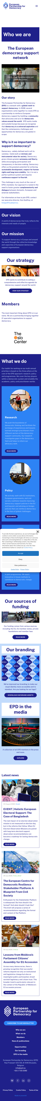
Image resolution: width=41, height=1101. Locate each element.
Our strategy (20, 260)
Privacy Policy (24, 569)
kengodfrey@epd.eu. (10, 203)
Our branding (20, 1051)
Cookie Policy (28, 547)
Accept (20, 553)
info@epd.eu (21, 1068)
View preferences (20, 565)
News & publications (20, 1041)
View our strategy (20, 291)
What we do (20, 1034)
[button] (38, 531)
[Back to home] (14, 6)
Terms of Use (33, 1090)
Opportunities (20, 1047)
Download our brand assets (20, 695)
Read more (11, 451)
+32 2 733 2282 (20, 1071)
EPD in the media (21, 1054)
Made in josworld (20, 1095)
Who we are (20, 1030)
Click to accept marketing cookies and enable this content (20, 78)
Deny (20, 559)
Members (20, 1037)
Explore (20, 758)
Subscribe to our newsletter (20, 1023)
